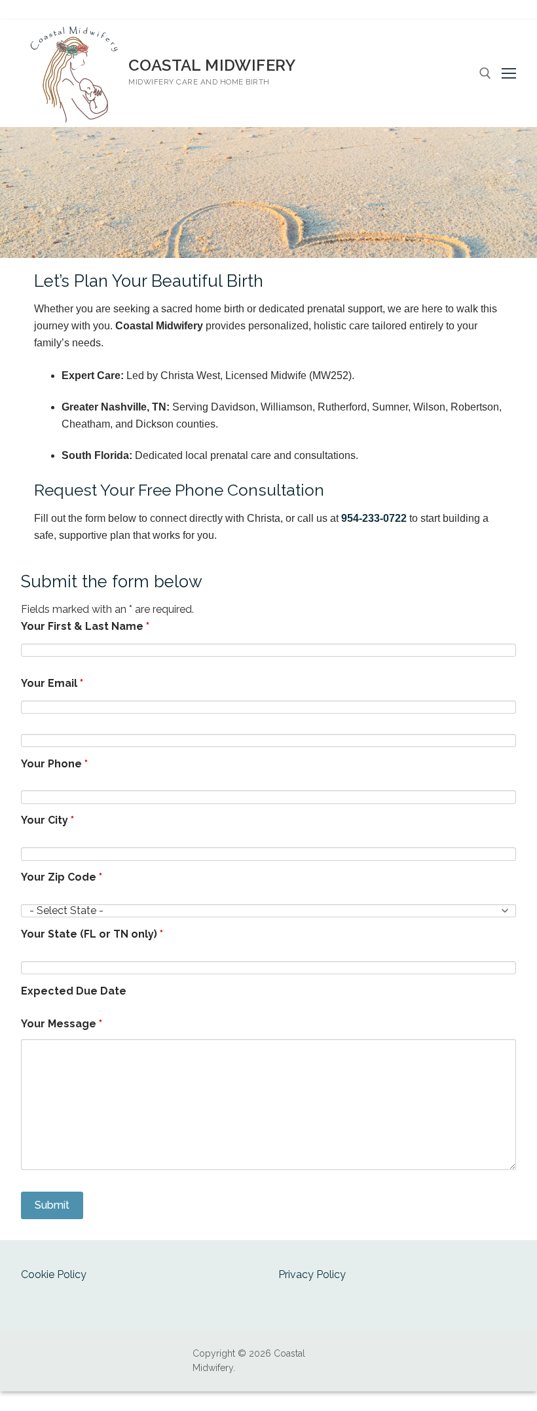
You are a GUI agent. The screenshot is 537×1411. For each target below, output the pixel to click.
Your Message (61, 1023)
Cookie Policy (53, 1274)
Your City (47, 820)
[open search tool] (485, 73)
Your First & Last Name (85, 626)
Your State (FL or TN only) (92, 934)
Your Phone (54, 764)
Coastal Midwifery (212, 65)
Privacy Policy (312, 1274)
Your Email (52, 683)
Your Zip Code (61, 877)
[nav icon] (509, 73)
